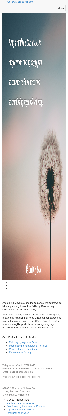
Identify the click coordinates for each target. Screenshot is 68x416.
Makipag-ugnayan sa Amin (23, 342)
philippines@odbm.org (22, 371)
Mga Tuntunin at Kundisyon (23, 349)
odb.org (36, 376)
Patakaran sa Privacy (20, 352)
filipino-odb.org (22, 376)
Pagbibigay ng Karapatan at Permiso (28, 345)
